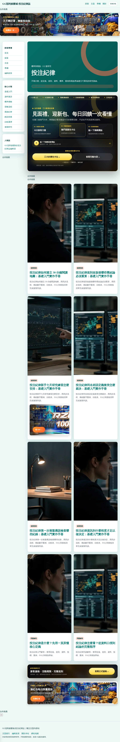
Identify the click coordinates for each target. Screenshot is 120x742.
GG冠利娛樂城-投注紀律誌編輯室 (13, 147)
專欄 (99, 4)
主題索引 (6, 733)
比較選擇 (8, 122)
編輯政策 (8, 73)
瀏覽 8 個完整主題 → (39, 86)
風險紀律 (8, 112)
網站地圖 (35, 733)
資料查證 (8, 97)
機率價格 (8, 102)
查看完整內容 (93, 157)
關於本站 (25, 733)
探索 (87, 4)
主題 (93, 4)
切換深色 (113, 4)
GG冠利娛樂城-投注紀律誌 (16, 3)
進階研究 (8, 127)
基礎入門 (8, 92)
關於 (104, 4)
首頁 (6, 53)
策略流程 (8, 107)
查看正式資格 (102, 671)
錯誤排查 (8, 117)
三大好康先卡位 (52, 157)
